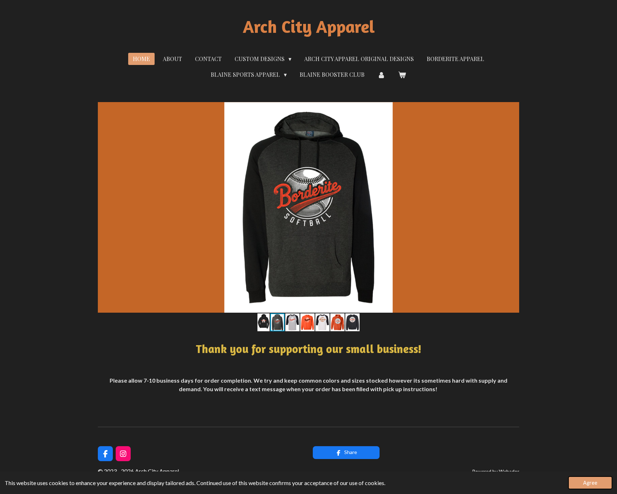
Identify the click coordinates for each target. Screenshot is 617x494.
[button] (512, 108)
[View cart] (402, 75)
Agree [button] (590, 483)
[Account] (381, 75)
